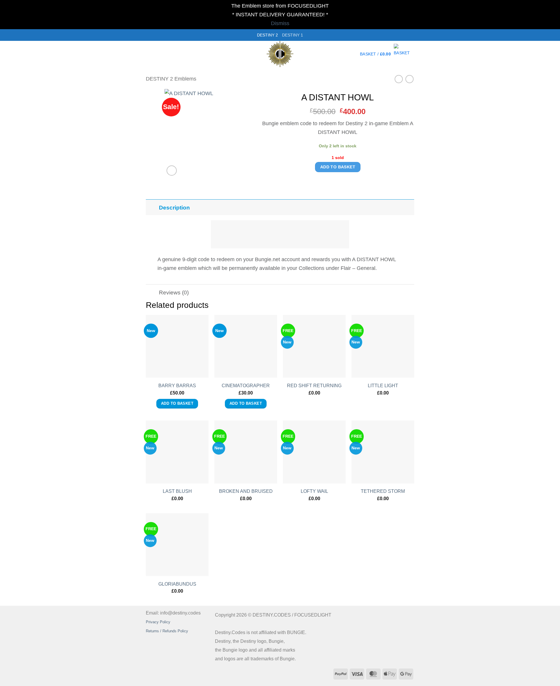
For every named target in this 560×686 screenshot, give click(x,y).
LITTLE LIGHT (383, 385)
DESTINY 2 (267, 35)
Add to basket (337, 167)
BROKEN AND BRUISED (246, 491)
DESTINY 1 (292, 35)
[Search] (148, 54)
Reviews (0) (174, 292)
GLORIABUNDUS (177, 584)
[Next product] (399, 79)
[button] (387, 54)
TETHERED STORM (383, 491)
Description (174, 207)
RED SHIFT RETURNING (314, 385)
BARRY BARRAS (177, 385)
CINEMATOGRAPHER (246, 385)
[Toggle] (151, 205)
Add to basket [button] (177, 404)
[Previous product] (409, 79)
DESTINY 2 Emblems (171, 79)
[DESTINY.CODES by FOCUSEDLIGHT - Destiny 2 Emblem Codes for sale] (280, 54)
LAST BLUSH (177, 491)
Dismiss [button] (280, 23)
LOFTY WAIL (314, 491)
